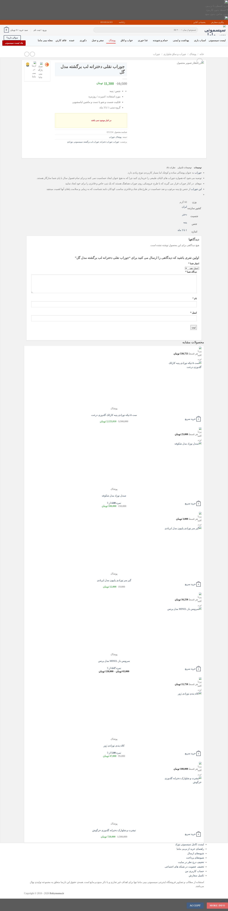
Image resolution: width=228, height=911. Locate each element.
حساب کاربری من (194, 871)
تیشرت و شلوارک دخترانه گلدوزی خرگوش (114, 830)
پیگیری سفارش (217, 22)
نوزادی (70, 142)
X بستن (224, 900)
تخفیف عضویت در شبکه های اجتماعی (184, 866)
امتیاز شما (193, 263)
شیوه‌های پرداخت (195, 857)
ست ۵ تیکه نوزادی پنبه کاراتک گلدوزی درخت (114, 415)
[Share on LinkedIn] (101, 148)
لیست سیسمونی (217, 40)
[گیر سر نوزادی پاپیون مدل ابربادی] (182, 549)
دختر (184, 214)
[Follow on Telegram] (4, 22)
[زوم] (200, 61)
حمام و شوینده (160, 40)
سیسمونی (78, 142)
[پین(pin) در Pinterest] (107, 148)
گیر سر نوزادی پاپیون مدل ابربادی (114, 580)
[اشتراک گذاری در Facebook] (124, 148)
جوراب (156, 54)
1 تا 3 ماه (182, 230)
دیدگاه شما (191, 272)
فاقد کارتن (61, 40)
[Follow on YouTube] (7, 22)
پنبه (185, 222)
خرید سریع (190, 418)
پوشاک (112, 40)
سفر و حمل (98, 40)
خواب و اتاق (127, 40)
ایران (184, 206)
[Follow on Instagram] (13, 22)
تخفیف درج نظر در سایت (191, 862)
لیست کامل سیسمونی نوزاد (189, 844)
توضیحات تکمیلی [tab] (185, 168)
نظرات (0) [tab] (171, 168)
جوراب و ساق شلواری (174, 54)
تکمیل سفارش (196, 875)
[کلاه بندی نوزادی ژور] (182, 714)
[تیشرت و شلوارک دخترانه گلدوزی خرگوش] (182, 799)
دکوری (83, 40)
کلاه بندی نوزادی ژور (114, 745)
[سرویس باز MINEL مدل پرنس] (182, 629)
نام (194, 298)
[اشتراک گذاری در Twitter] (118, 148)
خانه (202, 54)
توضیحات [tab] (198, 168)
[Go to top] (222, 907)
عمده (72, 40)
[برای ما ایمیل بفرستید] (10, 22)
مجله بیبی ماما (45, 40)
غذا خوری (143, 40)
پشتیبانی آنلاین (199, 22)
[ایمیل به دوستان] (113, 148)
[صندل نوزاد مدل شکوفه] (182, 464)
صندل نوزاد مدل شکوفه (114, 495)
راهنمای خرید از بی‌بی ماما (190, 849)
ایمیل (193, 312)
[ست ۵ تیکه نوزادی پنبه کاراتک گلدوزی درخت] (182, 383)
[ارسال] (96, 30)
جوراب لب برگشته (91, 142)
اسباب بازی (200, 40)
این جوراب (196, 189)
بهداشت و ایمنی (181, 40)
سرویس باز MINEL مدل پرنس (114, 661)
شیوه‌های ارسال (195, 853)
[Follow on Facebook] (16, 22)
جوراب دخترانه (106, 142)
